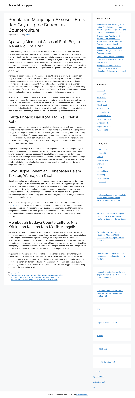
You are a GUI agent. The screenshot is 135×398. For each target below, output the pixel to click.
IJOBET (100, 157)
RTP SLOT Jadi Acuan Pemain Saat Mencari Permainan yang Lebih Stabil (110, 293)
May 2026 (101, 98)
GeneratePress (82, 395)
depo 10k (97, 371)
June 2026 (101, 94)
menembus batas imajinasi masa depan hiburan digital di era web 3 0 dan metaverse (111, 275)
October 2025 (103, 123)
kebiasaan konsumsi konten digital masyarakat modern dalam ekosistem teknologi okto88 (111, 197)
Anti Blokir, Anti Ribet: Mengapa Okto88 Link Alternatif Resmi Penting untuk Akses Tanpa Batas (111, 216)
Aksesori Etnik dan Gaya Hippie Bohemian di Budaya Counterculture (35, 277)
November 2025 (104, 119)
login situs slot (99, 382)
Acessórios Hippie (20, 5)
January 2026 (103, 112)
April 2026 (101, 101)
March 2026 (102, 105)
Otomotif (100, 164)
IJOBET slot (102, 349)
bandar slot (102, 149)
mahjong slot (102, 160)
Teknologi (101, 175)
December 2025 (104, 116)
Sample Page (119, 5)
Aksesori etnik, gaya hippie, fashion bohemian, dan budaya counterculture (37, 275)
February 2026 (103, 108)
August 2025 (102, 130)
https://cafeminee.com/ (107, 322)
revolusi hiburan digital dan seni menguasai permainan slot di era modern (111, 256)
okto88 (100, 336)
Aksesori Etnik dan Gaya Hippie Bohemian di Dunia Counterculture (34, 280)
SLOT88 (102, 182)
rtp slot (100, 167)
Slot (94, 387)
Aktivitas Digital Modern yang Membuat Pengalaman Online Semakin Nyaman (109, 50)
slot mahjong (102, 171)
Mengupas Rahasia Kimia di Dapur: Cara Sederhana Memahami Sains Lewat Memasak (111, 68)
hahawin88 (101, 153)
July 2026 (101, 91)
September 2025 (104, 126)
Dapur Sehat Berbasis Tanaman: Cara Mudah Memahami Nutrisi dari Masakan (110, 59)
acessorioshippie (15, 205)
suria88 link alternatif (106, 362)
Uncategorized (16, 273)
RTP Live (101, 309)
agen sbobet (98, 377)
